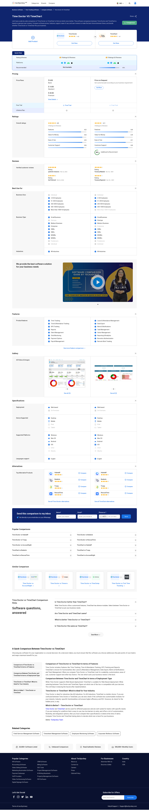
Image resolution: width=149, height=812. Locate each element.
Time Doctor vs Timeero (59, 583)
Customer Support (54, 145)
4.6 (85, 145)
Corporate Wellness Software (108, 734)
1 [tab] (98, 303)
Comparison (130, 23)
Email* (80, 512)
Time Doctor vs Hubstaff (20, 535)
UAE (120, 3)
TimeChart (113, 34)
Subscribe (130, 797)
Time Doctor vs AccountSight (21, 545)
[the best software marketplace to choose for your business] (19, 4)
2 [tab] (67, 388)
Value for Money (53, 135)
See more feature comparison (74, 348)
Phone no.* (102, 512)
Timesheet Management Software (56, 734)
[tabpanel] (98, 282)
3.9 (132, 135)
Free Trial (68, 105)
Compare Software (46, 10)
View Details (52, 99)
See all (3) (67, 393)
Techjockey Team (57, 720)
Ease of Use (52, 140)
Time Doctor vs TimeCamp (89, 583)
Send (126, 516)
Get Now (74, 43)
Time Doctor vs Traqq (19, 540)
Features (51, 129)
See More (95, 635)
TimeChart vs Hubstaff (84, 545)
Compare (52, 3)
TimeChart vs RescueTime (20, 555)
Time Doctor (73, 34)
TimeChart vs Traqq (83, 550)
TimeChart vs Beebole (19, 550)
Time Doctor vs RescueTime (86, 540)
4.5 (85, 135)
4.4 (132, 129)
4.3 (85, 129)
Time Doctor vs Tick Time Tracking (121, 584)
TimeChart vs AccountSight (86, 555)
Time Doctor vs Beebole (85, 535)
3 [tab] (69, 388)
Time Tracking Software (32, 10)
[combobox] (103, 517)
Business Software (17, 10)
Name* (58, 512)
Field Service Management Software (26, 734)
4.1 (132, 140)
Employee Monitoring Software (83, 734)
